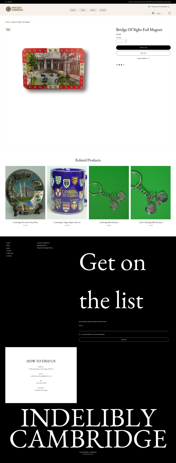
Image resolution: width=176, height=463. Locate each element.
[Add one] (125, 41)
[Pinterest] (121, 65)
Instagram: (41, 388)
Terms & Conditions (43, 243)
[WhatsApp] (117, 65)
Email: (41, 374)
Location (9, 256)
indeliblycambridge (41, 390)
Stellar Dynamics (88, 454)
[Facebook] (119, 65)
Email (81, 325)
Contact (8, 251)
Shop (8, 245)
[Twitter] (124, 65)
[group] (88, 198)
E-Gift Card (9, 253)
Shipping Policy (41, 245)
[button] (170, 13)
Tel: (41, 381)
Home (8, 243)
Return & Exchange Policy (45, 248)
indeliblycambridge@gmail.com (41, 376)
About (8, 248)
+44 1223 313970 (41, 383)
